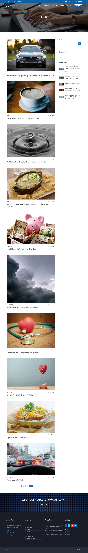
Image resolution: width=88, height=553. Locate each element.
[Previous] (20, 486)
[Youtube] (72, 525)
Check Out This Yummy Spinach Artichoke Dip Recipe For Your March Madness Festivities (28, 205)
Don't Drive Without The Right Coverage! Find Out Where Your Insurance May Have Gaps (31, 76)
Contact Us (44, 505)
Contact (71, 2)
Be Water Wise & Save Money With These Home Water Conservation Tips (26, 162)
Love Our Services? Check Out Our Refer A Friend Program (23, 118)
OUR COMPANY (29, 527)
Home (39, 6)
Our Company (46, 6)
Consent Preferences (31, 538)
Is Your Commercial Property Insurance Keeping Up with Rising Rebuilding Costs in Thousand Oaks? (72, 69)
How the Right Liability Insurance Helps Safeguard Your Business (72, 84)
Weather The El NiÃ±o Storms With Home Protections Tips (23, 307)
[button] (57, 5)
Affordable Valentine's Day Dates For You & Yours (20, 395)
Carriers (69, 6)
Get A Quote (78, 6)
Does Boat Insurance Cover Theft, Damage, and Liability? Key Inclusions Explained (72, 96)
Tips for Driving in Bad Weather (15, 480)
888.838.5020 (19, 2)
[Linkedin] (75, 525)
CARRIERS (29, 532)
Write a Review (78, 2)
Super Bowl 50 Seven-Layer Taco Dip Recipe (19, 437)
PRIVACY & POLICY (30, 536)
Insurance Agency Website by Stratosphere (29, 550)
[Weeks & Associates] (11, 6)
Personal (54, 6)
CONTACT (28, 529)
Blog (66, 2)
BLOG (28, 534)
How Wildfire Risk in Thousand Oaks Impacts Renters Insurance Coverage (72, 90)
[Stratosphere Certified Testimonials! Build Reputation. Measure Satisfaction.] (73, 532)
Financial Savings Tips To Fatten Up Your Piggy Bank (21, 249)
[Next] (42, 486)
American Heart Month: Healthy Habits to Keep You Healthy (23, 353)
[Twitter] (69, 525)
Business (62, 6)
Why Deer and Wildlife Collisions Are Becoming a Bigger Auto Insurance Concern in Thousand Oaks (72, 77)
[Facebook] (66, 525)
